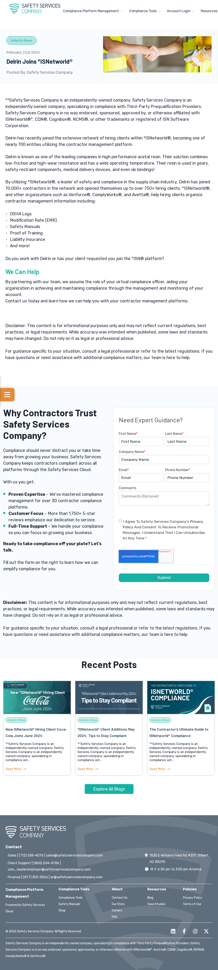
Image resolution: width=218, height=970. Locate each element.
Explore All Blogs (109, 789)
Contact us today (22, 300)
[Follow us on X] (206, 931)
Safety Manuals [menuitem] (69, 904)
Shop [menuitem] (62, 910)
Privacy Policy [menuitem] (192, 898)
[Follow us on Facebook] (184, 931)
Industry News (21, 40)
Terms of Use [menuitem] (192, 904)
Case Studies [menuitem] (156, 904)
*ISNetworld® (157, 138)
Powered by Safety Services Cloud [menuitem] (25, 908)
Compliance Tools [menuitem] (71, 898)
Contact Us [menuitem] (120, 898)
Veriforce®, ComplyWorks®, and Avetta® (109, 194)
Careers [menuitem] (117, 910)
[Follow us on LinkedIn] (173, 931)
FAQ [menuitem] (114, 917)
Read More (14, 769)
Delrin (10, 138)
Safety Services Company (50, 72)
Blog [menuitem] (150, 898)
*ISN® (138, 258)
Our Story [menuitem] (118, 904)
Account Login (179, 11)
